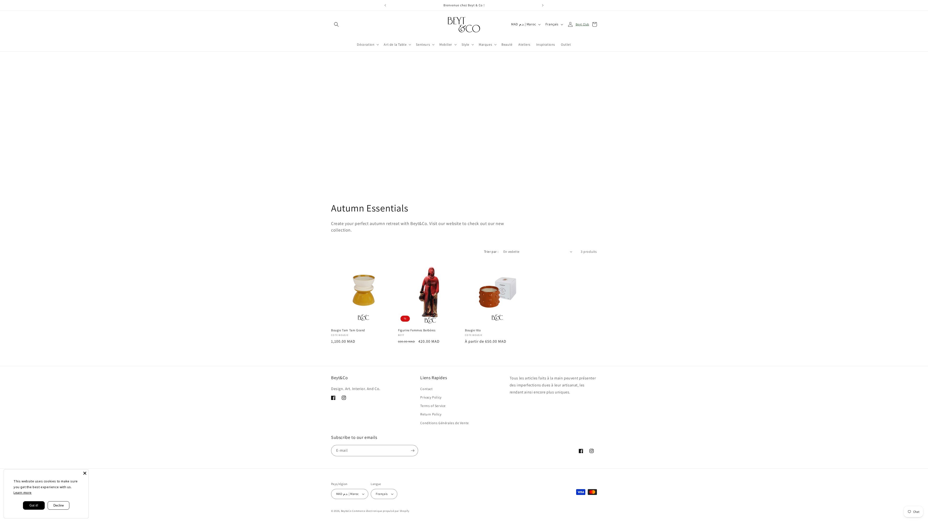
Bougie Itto (473, 330)
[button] (336, 24)
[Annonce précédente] (385, 5)
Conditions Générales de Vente (444, 423)
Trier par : (491, 251)
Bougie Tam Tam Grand (348, 330)
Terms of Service (433, 406)
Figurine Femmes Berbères (416, 330)
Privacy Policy (430, 397)
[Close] (84, 473)
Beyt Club (582, 24)
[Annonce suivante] (542, 5)
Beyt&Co (346, 511)
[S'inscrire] (412, 450)
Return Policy (430, 414)
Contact (426, 389)
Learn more (23, 492)
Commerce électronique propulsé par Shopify (380, 511)
